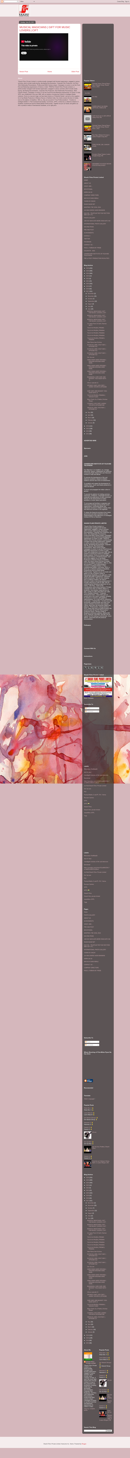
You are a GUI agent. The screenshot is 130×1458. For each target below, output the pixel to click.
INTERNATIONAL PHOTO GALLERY (95, 224)
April (89, 415)
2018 (87, 289)
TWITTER (87, 239)
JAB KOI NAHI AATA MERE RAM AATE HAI (97, 221)
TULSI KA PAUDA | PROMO (95, 328)
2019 (87, 286)
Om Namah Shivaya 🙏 (91, 1117)
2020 (87, 283)
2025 (87, 271)
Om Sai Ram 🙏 (89, 1142)
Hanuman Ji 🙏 (88, 1122)
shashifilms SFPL (89, 812)
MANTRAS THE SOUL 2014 (92, 207)
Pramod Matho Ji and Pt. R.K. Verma (95, 795)
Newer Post (24, 71)
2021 (87, 281)
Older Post (75, 71)
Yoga (85, 815)
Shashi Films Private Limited (91, 1362)
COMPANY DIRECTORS (91, 195)
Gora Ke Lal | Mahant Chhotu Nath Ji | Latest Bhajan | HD (100, 1162)
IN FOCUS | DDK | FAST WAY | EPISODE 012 (96, 345)
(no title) (87, 93)
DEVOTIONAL (88, 189)
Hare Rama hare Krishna (94, 342)
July (89, 306)
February (90, 420)
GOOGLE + (87, 236)
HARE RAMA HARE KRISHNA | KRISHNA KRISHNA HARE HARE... (96, 361)
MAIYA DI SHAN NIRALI (91, 198)
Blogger (84, 1444)
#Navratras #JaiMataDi (90, 769)
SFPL (85, 800)
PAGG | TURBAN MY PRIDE (92, 248)
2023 (87, 276)
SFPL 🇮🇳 (86, 803)
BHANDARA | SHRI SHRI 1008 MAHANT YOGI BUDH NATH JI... (96, 378)
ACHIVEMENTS (89, 233)
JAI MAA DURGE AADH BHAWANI (94, 210)
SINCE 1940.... (88, 186)
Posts (88, 708)
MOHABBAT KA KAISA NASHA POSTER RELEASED (101, 164)
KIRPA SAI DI (88, 192)
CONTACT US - (88, 245)
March (90, 417)
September (91, 301)
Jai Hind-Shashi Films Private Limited (95, 785)
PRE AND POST (89, 230)
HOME (86, 180)
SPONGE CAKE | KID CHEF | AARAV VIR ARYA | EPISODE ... (97, 387)
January (90, 423)
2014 (87, 431)
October (90, 298)
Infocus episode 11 (92, 383)
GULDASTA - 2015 (89, 251)
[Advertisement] (94, 35)
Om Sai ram (90, 357)
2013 (87, 434)
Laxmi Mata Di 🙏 (89, 1113)
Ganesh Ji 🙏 (88, 1127)
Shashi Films (88, 806)
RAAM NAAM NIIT (89, 204)
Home (50, 71)
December (91, 293)
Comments (89, 711)
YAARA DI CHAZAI (89, 201)
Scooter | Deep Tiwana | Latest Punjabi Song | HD (101, 155)
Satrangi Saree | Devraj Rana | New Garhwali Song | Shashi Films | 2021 (101, 85)
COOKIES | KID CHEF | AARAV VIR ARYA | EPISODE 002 (96, 404)
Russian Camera (89, 797)
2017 (87, 291)
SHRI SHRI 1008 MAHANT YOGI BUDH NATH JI (97, 391)
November (91, 296)
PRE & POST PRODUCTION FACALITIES (96, 258)
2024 (87, 273)
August (90, 304)
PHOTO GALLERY (89, 218)
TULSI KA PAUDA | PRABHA (96, 330)
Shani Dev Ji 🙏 (89, 1108)
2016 (87, 426)
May (89, 412)
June (89, 309)
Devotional (87, 778)
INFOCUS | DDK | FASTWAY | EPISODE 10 (96, 408)
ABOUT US (87, 183)
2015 (87, 428)
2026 (87, 268)
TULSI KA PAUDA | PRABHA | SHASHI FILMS (96, 396)
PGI (85, 791)
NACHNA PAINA (89, 227)
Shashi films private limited (92, 810)
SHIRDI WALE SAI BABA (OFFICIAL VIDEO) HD (100, 107)
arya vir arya (87, 772)
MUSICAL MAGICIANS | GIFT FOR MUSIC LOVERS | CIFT (96, 312)
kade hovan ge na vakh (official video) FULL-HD (101, 116)
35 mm (94, 1132)
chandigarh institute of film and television (96, 775)
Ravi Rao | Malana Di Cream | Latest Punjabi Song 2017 (101, 135)
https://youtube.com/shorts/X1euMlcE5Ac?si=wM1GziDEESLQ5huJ (96, 782)
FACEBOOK (87, 242)
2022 (87, 278)
